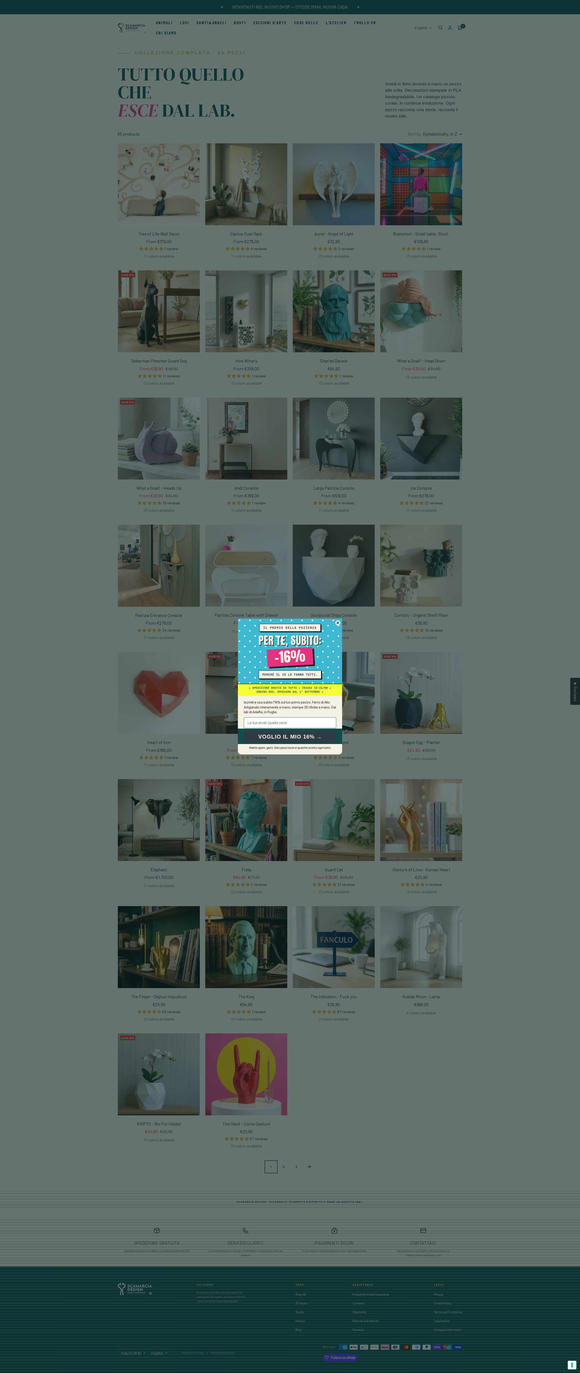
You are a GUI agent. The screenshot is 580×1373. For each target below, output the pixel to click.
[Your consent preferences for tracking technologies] (572, 1365)
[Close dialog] (337, 622)
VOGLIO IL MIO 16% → (290, 737)
